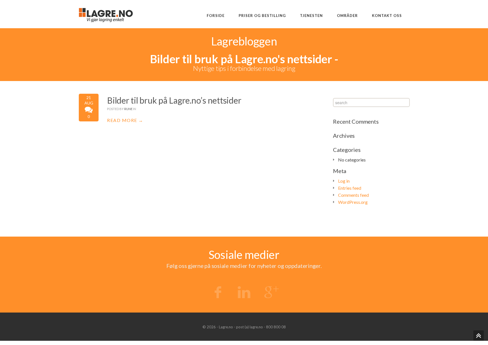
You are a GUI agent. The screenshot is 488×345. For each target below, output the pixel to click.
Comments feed (353, 195)
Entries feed (349, 188)
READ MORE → (125, 120)
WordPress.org (353, 202)
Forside (216, 15)
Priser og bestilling (262, 15)
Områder (347, 15)
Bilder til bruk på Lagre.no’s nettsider (174, 100)
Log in (344, 181)
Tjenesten (311, 15)
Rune (128, 109)
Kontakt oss (387, 15)
